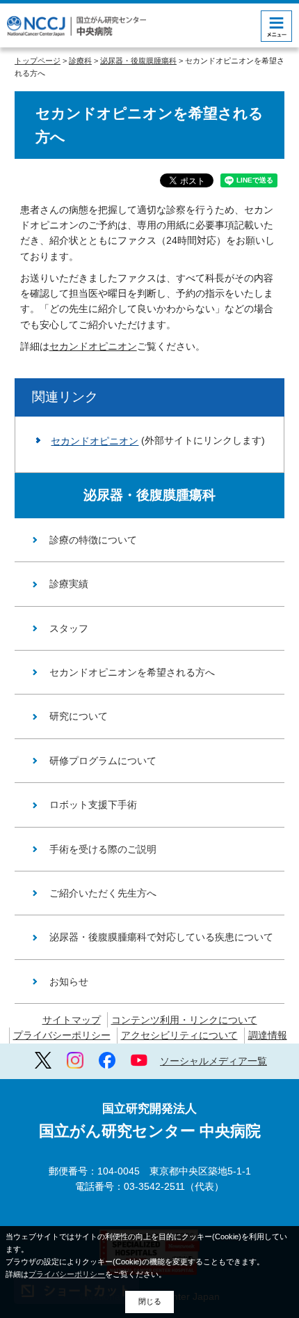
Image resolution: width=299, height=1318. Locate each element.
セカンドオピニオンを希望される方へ (132, 672)
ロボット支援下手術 (93, 804)
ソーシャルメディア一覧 (213, 1061)
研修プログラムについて (102, 760)
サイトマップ (71, 1019)
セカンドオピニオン (93, 346)
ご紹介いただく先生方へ (102, 893)
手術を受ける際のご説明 (102, 849)
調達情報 (267, 1035)
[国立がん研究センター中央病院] (76, 26)
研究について (78, 716)
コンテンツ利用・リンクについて (184, 1019)
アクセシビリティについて (179, 1035)
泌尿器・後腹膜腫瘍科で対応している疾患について (161, 937)
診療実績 (68, 583)
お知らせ (68, 981)
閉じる (149, 1301)
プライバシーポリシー (62, 1035)
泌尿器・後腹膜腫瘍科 (138, 60)
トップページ (37, 60)
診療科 (80, 60)
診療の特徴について (93, 539)
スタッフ (68, 628)
